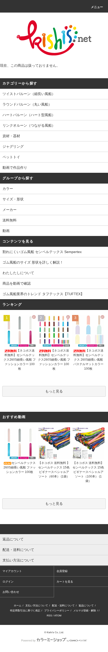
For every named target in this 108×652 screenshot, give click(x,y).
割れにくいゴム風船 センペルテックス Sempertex (42, 252)
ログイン (8, 581)
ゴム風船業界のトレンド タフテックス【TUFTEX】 (43, 294)
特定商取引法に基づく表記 (25, 610)
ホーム (17, 605)
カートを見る (65, 581)
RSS (49, 615)
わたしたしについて (18, 273)
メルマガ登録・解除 (84, 610)
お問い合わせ (11, 591)
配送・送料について (63, 605)
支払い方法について (36, 605)
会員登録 (62, 571)
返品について (86, 605)
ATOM (57, 615)
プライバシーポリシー (56, 610)
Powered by (28, 640)
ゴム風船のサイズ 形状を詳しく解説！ (33, 262)
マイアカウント (12, 571)
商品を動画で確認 (17, 283)
